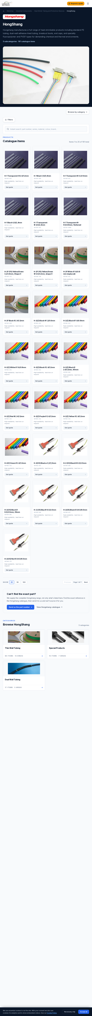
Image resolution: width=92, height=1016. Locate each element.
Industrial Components (24, 11)
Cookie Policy (52, 1013)
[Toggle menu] (88, 3)
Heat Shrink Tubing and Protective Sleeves (49, 11)
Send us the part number (19, 607)
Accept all (83, 1012)
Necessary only (69, 1012)
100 (24, 582)
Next (86, 582)
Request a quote (77, 3)
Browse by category (76, 112)
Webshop (10, 11)
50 (18, 582)
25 (12, 582)
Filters (10, 120)
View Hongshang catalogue (48, 607)
